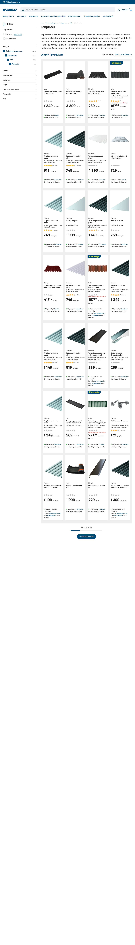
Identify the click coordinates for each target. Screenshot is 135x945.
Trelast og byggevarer (52, 23)
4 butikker (124, 244)
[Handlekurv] (130, 10)
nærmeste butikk (99, 313)
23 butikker (80, 180)
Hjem (42, 23)
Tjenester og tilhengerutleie (53, 16)
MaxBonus (33, 16)
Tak (71, 23)
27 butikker (102, 244)
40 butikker (80, 115)
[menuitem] (20, 51)
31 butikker (57, 180)
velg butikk (18, 34)
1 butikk (56, 115)
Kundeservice (74, 16)
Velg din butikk (12, 2)
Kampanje (21, 16)
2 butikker (102, 180)
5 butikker (124, 309)
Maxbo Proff (108, 16)
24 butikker (80, 377)
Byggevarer (64, 23)
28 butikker (124, 115)
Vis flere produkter (86, 536)
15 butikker (80, 445)
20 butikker (124, 377)
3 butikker (102, 115)
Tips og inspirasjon (91, 16)
